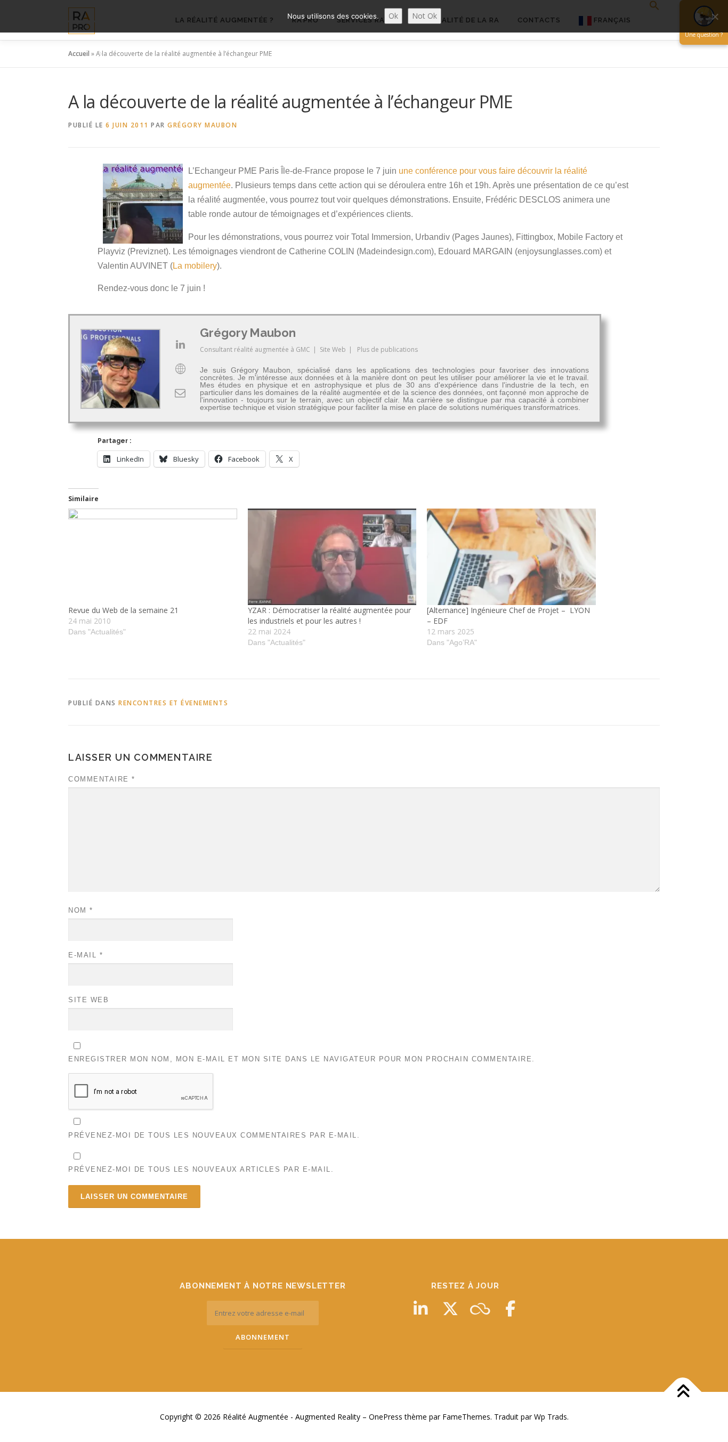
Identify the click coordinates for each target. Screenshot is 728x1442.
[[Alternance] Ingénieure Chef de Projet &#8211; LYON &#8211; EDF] (511, 557)
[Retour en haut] (683, 1392)
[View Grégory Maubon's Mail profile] (180, 393)
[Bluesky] (480, 1309)
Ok (393, 16)
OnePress (385, 1417)
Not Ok (424, 16)
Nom (80, 910)
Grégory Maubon (202, 125)
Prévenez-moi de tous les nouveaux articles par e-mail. (201, 1169)
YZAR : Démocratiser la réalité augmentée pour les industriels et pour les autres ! (329, 615)
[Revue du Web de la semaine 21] (152, 557)
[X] (450, 1309)
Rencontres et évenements (173, 702)
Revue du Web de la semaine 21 (123, 610)
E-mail (85, 955)
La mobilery (195, 265)
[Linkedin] (420, 1309)
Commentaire (101, 779)
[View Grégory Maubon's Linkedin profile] (180, 344)
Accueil (79, 53)
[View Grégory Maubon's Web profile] (180, 369)
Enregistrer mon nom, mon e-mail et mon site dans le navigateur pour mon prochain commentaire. (301, 1059)
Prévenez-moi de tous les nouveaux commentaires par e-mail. (214, 1135)
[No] (714, 16)
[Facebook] (510, 1309)
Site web (88, 1000)
